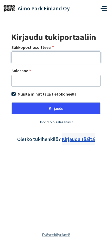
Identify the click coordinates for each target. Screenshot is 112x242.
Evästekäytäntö (56, 234)
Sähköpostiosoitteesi (32, 47)
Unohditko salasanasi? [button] (56, 122)
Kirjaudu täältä (78, 139)
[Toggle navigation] (103, 8)
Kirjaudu (56, 108)
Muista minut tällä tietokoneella (47, 94)
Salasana (21, 70)
